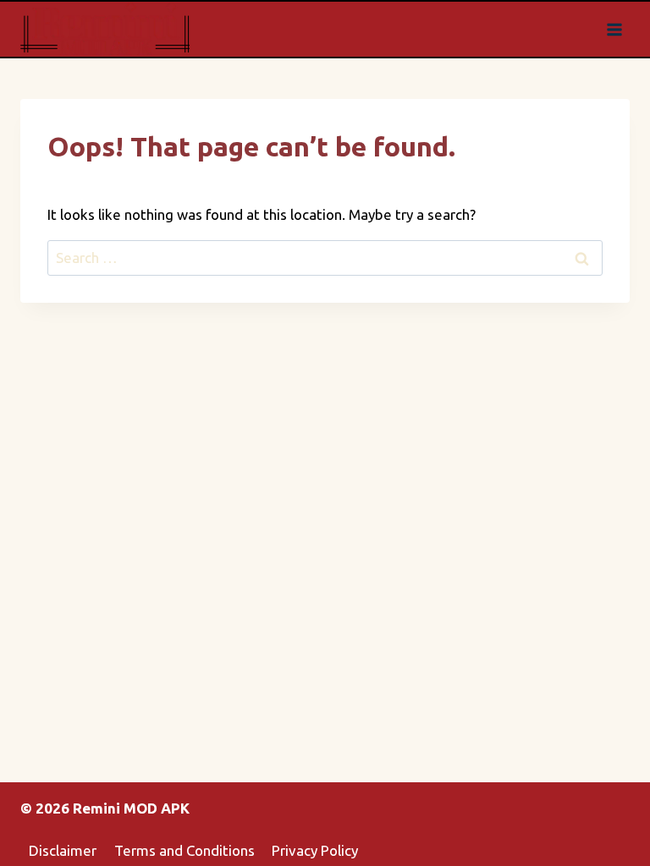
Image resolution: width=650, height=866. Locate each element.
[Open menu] (614, 29)
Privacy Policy (315, 850)
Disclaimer (62, 850)
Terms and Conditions (184, 850)
